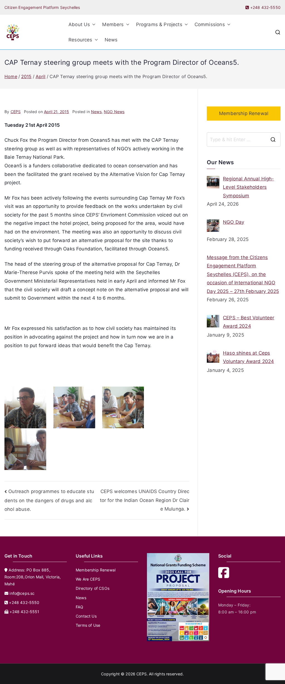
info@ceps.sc (22, 593)
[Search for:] (243, 139)
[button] (92, 24)
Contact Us (86, 616)
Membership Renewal (243, 113)
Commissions (210, 24)
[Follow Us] (225, 575)
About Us (79, 24)
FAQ (79, 607)
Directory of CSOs (92, 588)
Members (113, 24)
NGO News (114, 111)
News (111, 40)
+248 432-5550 (265, 7)
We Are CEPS (88, 579)
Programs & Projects (159, 24)
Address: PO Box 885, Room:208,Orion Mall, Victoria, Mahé (32, 577)
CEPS (16, 111)
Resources (80, 40)
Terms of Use (88, 625)
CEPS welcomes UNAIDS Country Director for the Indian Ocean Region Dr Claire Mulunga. (145, 500)
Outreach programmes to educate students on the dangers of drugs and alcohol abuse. (49, 500)
